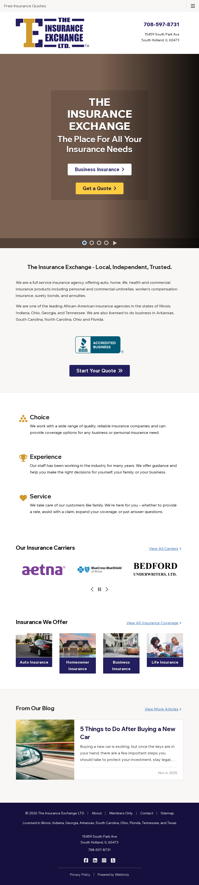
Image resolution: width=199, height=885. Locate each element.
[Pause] (99, 589)
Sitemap (167, 813)
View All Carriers (163, 548)
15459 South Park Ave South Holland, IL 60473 (99, 839)
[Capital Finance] (155, 570)
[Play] (114, 243)
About (97, 813)
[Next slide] (106, 589)
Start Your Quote (96, 371)
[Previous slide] (92, 589)
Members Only (121, 813)
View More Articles (161, 709)
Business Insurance (97, 169)
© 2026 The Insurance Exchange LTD (54, 813)
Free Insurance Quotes (25, 5)
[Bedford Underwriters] (99, 570)
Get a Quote (97, 188)
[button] (84, 243)
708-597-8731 (99, 850)
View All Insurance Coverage (152, 622)
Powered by (113, 874)
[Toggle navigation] (193, 5)
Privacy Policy (80, 874)
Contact (146, 813)
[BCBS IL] (44, 570)
